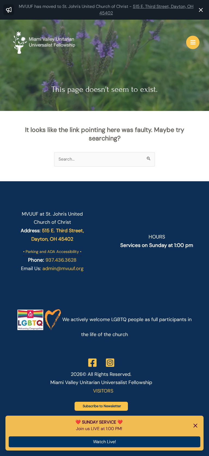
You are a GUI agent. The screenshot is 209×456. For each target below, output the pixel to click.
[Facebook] (92, 362)
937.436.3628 (60, 260)
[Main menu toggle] (192, 42)
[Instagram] (110, 362)
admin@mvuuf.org (63, 268)
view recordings (99, 428)
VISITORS (103, 391)
